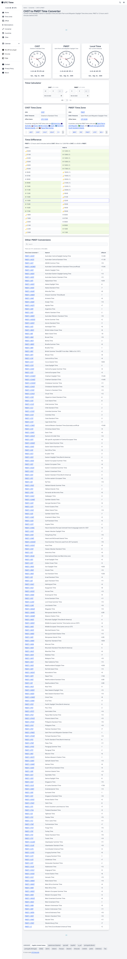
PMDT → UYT (29, 856)
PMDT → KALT (29, 584)
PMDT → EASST (30, 443)
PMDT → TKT (29, 817)
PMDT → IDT (29, 560)
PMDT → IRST (29, 574)
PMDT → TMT (29, 824)
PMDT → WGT (29, 902)
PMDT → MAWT (30, 616)
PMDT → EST (29, 475)
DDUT (52, 132)
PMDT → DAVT (29, 432)
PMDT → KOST (29, 591)
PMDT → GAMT (30, 500)
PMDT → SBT (29, 771)
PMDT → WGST (30, 898)
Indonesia (98, 949)
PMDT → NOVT (30, 672)
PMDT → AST (29, 312)
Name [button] (47, 252)
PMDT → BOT (29, 341)
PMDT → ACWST (30, 267)
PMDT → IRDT (29, 567)
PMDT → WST (29, 916)
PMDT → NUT (29, 687)
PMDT (83, 112)
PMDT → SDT (29, 778)
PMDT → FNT (29, 492)
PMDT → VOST (29, 874)
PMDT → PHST (29, 722)
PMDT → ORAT (29, 701)
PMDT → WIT (29, 909)
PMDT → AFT (29, 281)
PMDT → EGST (29, 468)
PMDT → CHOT (30, 387)
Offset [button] (103, 252)
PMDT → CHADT (30, 376)
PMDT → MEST (30, 623)
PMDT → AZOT (29, 323)
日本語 (41, 949)
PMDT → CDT (29, 365)
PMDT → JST (29, 581)
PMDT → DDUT (30, 436)
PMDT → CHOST (30, 383)
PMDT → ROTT (29, 757)
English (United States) (39, 945)
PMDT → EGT (29, 471)
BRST (74, 132)
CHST (42, 112)
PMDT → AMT (29, 298)
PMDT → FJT (29, 482)
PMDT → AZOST (30, 319)
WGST (102, 132)
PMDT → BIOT (29, 330)
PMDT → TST (29, 835)
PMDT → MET (29, 627)
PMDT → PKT (29, 729)
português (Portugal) (31, 949)
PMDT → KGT (29, 588)
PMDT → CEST (29, 369)
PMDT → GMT (29, 517)
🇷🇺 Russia (34, 126)
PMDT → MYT (29, 658)
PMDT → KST (29, 598)
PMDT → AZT (29, 327)
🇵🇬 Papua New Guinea (46, 128)
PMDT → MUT (29, 651)
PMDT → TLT (29, 821)
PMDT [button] (64, 147)
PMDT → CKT (29, 401)
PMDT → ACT (29, 263)
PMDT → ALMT (30, 291)
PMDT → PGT (29, 715)
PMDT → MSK (29, 644)
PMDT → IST (29, 577)
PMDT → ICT (29, 552)
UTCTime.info (35, 952)
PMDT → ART (29, 309)
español (73, 945)
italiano (54, 949)
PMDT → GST (29, 521)
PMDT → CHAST (30, 380)
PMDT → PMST (30, 732)
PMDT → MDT (29, 620)
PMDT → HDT (29, 531)
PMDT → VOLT (29, 870)
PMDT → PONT (30, 736)
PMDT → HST (29, 549)
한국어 (47, 949)
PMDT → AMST (30, 295)
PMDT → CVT (29, 422)
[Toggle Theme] (124, 2)
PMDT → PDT (29, 704)
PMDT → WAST (30, 884)
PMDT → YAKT (29, 920)
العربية (79, 945)
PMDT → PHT (29, 725)
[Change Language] (120, 2)
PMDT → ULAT (29, 845)
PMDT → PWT (29, 743)
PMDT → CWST (30, 425)
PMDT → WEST (30, 891)
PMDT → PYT (29, 750)
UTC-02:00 (84, 119)
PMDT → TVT (29, 838)
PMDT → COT (29, 415)
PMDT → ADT (29, 270)
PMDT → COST (29, 411)
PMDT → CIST (29, 397)
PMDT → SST (29, 796)
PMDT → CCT (29, 362)
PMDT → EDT (29, 457)
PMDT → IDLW (29, 556)
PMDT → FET (29, 478)
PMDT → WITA (29, 912)
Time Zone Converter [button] (31, 252)
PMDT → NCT (29, 662)
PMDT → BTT (29, 355)
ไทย (105, 949)
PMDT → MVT (29, 655)
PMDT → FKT (29, 489)
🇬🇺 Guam (51, 126)
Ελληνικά (76, 949)
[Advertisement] (66, 30)
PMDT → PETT (29, 711)
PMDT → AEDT (29, 274)
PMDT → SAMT (30, 764)
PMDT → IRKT (29, 570)
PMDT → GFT (29, 507)
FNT (81, 132)
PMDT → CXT (29, 429)
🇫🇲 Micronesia (43, 126)
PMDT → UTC (29, 849)
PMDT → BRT (29, 348)
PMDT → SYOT (29, 800)
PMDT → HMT (29, 538)
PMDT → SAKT (29, 761)
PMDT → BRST (29, 344)
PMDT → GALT (29, 496)
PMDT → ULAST (30, 842)
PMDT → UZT (29, 860)
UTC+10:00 (44, 119)
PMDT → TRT (29, 831)
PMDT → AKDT (29, 284)
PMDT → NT (29, 683)
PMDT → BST (29, 351)
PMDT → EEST (29, 461)
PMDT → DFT (29, 440)
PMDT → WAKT (30, 881)
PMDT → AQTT (29, 305)
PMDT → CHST (29, 390)
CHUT (45, 132)
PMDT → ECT (29, 454)
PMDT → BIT (29, 334)
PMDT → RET (29, 754)
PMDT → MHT (29, 630)
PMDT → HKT (29, 535)
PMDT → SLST (29, 785)
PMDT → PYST (29, 747)
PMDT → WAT (29, 888)
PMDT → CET (29, 372)
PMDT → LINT (29, 605)
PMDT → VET (29, 863)
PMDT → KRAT (29, 595)
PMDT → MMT (29, 641)
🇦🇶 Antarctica (55, 123)
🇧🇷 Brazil (81, 126)
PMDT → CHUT (30, 394)
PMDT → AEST (29, 277)
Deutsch (69, 949)
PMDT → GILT (29, 510)
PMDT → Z (28, 927)
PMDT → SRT (29, 792)
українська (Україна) (54, 945)
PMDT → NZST (29, 694)
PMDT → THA (29, 810)
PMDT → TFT (29, 807)
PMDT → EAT (29, 450)
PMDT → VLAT (29, 867)
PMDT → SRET (29, 789)
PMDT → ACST (29, 259)
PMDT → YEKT (29, 923)
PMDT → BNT (29, 337)
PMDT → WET (29, 895)
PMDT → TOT (29, 828)
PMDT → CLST (29, 404)
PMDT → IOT (29, 563)
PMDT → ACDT (29, 256)
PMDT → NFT (29, 669)
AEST (31, 132)
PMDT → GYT (29, 524)
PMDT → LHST (29, 602)
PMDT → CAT (29, 358)
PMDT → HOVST (30, 542)
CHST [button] (26, 147)
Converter (31, 8)
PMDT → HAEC (29, 528)
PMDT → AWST (30, 316)
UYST (95, 132)
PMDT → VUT (29, 877)
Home (25, 8)
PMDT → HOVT (30, 545)
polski (91, 949)
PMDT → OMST (30, 697)
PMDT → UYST (29, 852)
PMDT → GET (29, 503)
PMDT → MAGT (30, 609)
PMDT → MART (30, 612)
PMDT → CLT (29, 408)
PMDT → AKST (29, 288)
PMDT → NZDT (30, 690)
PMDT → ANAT (29, 302)
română (84, 949)
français (61, 949)
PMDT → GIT (29, 514)
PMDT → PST (29, 740)
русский (65, 945)
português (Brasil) (89, 945)
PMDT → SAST (29, 768)
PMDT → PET (29, 708)
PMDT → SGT (29, 782)
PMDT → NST (29, 680)
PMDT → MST (29, 648)
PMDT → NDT (29, 665)
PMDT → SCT (29, 775)
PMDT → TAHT (29, 803)
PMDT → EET (29, 464)
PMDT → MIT (29, 637)
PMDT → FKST (29, 485)
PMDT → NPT (29, 676)
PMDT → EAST (29, 447)
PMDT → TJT (29, 814)
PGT (59, 132)
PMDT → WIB (29, 905)
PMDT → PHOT (30, 718)
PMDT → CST (29, 418)
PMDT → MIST (29, 634)
